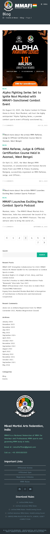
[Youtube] (30, 489)
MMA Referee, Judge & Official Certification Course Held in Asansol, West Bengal (24, 152)
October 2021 (8, 360)
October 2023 (8, 341)
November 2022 (9, 343)
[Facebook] (19, 489)
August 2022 (7, 349)
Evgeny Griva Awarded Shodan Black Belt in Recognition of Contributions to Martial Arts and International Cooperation (24, 294)
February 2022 (8, 354)
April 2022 (7, 351)
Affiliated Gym (25, 472)
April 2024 (7, 338)
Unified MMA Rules (26, 502)
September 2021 (9, 362)
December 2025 (9, 324)
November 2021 (9, 357)
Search (5, 251)
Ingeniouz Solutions (36, 531)
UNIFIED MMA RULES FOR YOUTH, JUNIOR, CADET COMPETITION (26, 518)
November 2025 (9, 327)
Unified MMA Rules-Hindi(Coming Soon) (26, 509)
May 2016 (6, 365)
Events (5, 379)
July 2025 (6, 330)
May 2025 (6, 332)
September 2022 (9, 346)
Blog (5, 89)
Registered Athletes (25, 477)
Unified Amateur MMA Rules (26, 506)
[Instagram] (25, 489)
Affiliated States (25, 468)
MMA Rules (25, 482)
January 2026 (8, 322)
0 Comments (9, 125)
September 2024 (9, 335)
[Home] (3, 18)
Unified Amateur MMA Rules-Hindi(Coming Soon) (26, 513)
